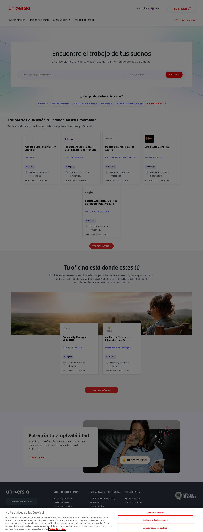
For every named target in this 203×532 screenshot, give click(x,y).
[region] (101, 520)
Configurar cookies (155, 512)
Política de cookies (57, 529)
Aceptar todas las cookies (155, 527)
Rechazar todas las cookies (155, 520)
